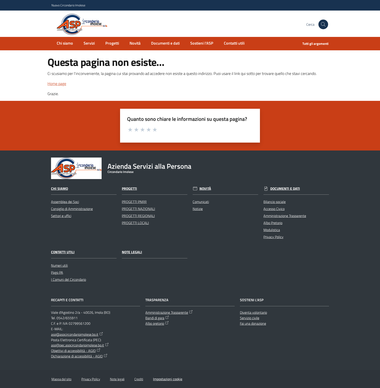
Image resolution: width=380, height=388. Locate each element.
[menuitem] (64, 43)
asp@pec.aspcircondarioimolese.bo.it (77, 345)
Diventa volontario (253, 312)
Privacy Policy (273, 236)
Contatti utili (63, 252)
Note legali (132, 252)
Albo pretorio (154, 323)
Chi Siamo (59, 188)
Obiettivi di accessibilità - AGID (73, 350)
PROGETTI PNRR (134, 201)
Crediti (138, 379)
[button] (323, 24)
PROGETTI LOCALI (135, 222)
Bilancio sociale (274, 201)
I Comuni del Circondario (68, 279)
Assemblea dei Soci (65, 201)
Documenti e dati (285, 188)
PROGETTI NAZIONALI (138, 208)
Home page (57, 84)
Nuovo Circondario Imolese (68, 5)
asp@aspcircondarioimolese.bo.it (74, 334)
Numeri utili (59, 265)
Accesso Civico (274, 208)
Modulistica (271, 229)
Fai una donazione (253, 323)
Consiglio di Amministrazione (72, 208)
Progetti (129, 188)
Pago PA (57, 272)
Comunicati (201, 201)
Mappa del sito (61, 379)
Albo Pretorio (272, 222)
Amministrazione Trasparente (284, 215)
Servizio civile (249, 318)
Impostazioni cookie (167, 379)
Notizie (198, 208)
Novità (205, 188)
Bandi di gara (154, 318)
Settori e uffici (61, 215)
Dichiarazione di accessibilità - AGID (77, 356)
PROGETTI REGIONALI (138, 215)
